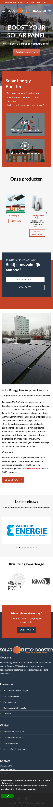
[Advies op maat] (15, 203)
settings (32, 789)
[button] (4, 10)
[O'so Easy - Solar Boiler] (37, 203)
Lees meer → (6, 673)
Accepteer (7, 796)
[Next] (46, 218)
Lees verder (16, 221)
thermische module (30, 468)
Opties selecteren (37, 232)
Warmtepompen (11, 743)
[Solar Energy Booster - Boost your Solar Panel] (27, 10)
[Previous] (6, 218)
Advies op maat (15, 215)
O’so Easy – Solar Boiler (37, 216)
